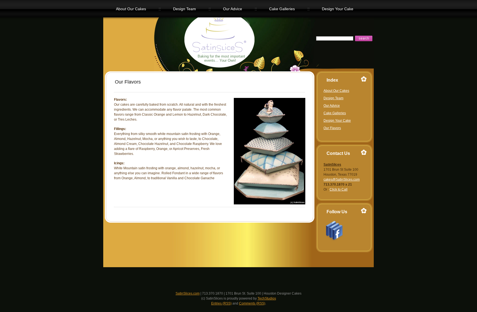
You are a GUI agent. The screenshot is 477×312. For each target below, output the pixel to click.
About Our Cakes (336, 91)
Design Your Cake (337, 121)
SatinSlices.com (188, 293)
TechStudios (267, 298)
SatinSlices (227, 41)
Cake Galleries (335, 113)
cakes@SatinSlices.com (342, 179)
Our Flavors (332, 128)
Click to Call (339, 189)
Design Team (333, 98)
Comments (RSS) (252, 303)
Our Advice (332, 106)
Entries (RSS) (221, 303)
